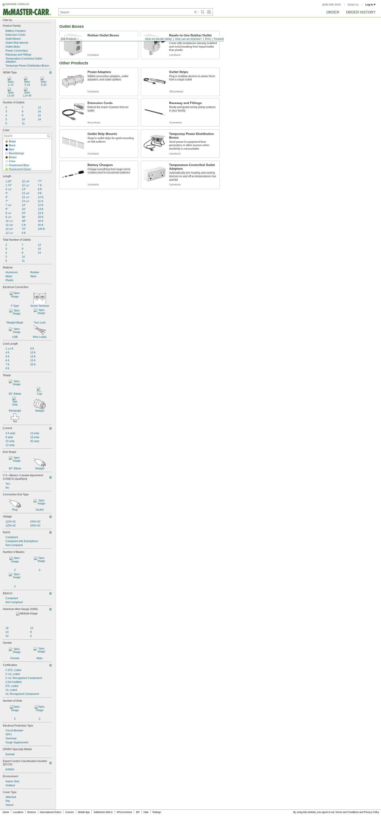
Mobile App (84, 812)
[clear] (195, 12)
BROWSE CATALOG (17, 4)
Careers (69, 812)
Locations (18, 812)
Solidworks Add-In (103, 812)
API (138, 812)
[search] (49, 136)
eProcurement (124, 812)
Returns (31, 812)
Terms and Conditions (347, 812)
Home (6, 812)
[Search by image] (209, 12)
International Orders (50, 812)
